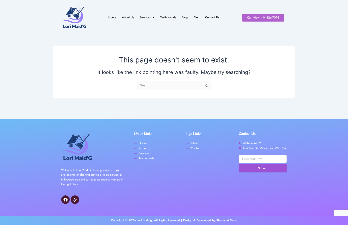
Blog (197, 17)
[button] (147, 17)
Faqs (185, 17)
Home (112, 17)
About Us (128, 17)
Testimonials (168, 17)
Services (145, 17)
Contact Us (212, 17)
